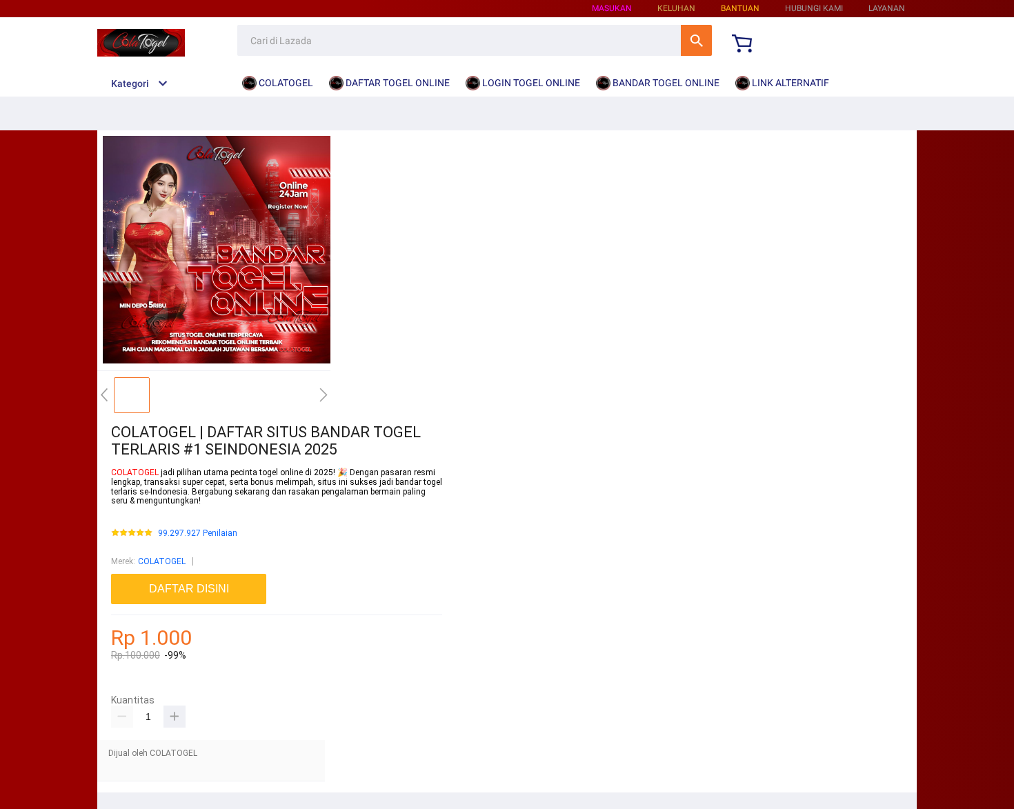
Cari (696, 40)
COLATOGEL (136, 472)
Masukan (612, 8)
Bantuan (740, 8)
